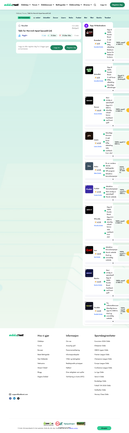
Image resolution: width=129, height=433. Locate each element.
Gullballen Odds (100, 390)
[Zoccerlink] (89, 100)
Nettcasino (41, 363)
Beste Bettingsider (43, 354)
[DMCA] (49, 424)
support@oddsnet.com (20, 394)
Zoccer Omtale (98, 114)
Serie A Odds (99, 376)
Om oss (68, 341)
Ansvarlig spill (70, 346)
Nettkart (68, 368)
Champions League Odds (103, 359)
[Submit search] (95, 5)
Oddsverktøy (74, 5)
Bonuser (40, 350)
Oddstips (25, 5)
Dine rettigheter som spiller (75, 372)
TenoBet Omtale (98, 314)
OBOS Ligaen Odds (101, 350)
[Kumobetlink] (89, 32)
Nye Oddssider (43, 359)
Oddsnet (18, 13)
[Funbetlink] (89, 189)
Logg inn (103, 5)
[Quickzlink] (89, 273)
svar (45, 35)
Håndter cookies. (73, 428)
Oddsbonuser (46, 5)
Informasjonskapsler (72, 354)
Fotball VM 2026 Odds (103, 385)
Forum (34, 5)
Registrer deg (117, 5)
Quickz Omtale (98, 285)
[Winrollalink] (89, 210)
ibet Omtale (97, 257)
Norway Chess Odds (101, 394)
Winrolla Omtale (98, 225)
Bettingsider (61, 5)
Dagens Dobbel (43, 376)
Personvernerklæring (73, 350)
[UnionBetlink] (89, 70)
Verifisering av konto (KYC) (75, 376)
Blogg (40, 372)
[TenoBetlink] (89, 306)
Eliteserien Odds (100, 346)
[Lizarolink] (89, 135)
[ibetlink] (89, 250)
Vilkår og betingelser (73, 359)
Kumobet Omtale (98, 47)
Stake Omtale (97, 173)
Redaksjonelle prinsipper (74, 363)
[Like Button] (48, 35)
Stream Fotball (42, 368)
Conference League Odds (103, 368)
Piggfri (24, 35)
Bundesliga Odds (100, 381)
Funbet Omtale (98, 195)
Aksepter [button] (104, 428)
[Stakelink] (89, 166)
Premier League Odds (102, 354)
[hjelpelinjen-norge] (67, 423)
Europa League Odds (102, 363)
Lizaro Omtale (97, 146)
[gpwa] (81, 423)
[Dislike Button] (60, 35)
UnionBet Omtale (98, 81)
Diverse (87, 5)
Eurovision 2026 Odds (102, 341)
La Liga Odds (99, 372)
